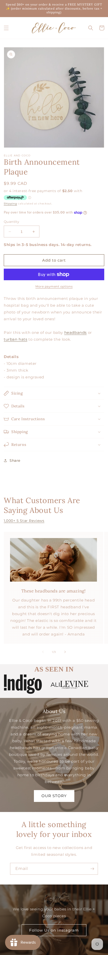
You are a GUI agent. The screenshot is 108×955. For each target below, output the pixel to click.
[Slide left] (42, 651)
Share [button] (15, 460)
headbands (75, 332)
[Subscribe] (92, 869)
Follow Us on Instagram (54, 930)
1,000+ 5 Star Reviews (24, 520)
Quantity (11, 222)
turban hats (15, 339)
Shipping (10, 203)
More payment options (54, 286)
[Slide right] (65, 651)
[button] (6, 27)
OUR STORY (54, 795)
